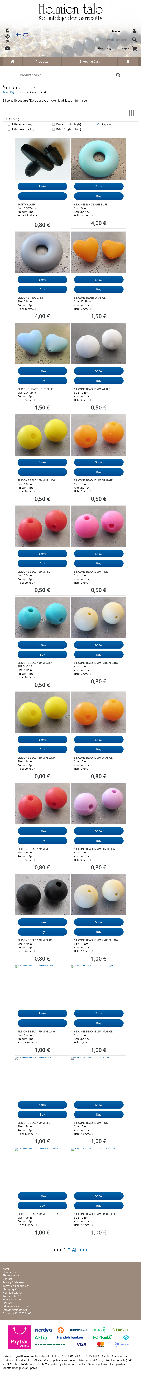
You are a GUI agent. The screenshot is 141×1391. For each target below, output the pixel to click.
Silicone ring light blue (90, 204)
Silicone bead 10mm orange (93, 480)
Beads (22, 92)
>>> (83, 1249)
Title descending (23, 129)
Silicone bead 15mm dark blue (95, 1214)
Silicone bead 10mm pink (91, 571)
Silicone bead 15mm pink (91, 1123)
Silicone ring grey (30, 297)
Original (106, 124)
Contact (7, 1279)
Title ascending (22, 124)
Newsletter (9, 1272)
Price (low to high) (68, 124)
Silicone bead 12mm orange (93, 757)
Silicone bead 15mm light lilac (39, 1214)
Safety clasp (26, 204)
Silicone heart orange (90, 297)
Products (42, 62)
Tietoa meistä (11, 1275)
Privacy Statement (14, 1282)
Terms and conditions (16, 1286)
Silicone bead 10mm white (92, 389)
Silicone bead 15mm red (34, 1123)
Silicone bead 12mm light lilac (95, 849)
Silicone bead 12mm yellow (36, 757)
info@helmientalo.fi (15, 1310)
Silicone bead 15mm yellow (36, 1031)
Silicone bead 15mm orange (93, 1031)
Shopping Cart (90, 62)
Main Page (9, 92)
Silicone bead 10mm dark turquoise (35, 664)
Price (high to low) (68, 129)
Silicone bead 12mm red (34, 849)
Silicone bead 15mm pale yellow (96, 940)
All (75, 1249)
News (6, 1268)
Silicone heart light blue (35, 389)
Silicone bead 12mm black (35, 940)
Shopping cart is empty (113, 48)
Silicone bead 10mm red (34, 571)
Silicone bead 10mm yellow (36, 480)
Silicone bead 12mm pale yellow (96, 663)
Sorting (14, 119)
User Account (120, 31)
